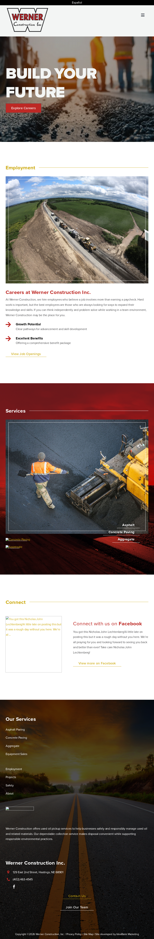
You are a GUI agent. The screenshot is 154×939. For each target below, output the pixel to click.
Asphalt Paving (15, 729)
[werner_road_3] (14, 547)
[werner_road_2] (18, 539)
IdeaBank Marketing (127, 934)
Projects (11, 777)
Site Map (88, 934)
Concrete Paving (16, 737)
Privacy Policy (74, 934)
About (10, 793)
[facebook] (14, 887)
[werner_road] (77, 421)
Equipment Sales (16, 754)
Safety (10, 785)
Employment (14, 769)
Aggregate (12, 746)
